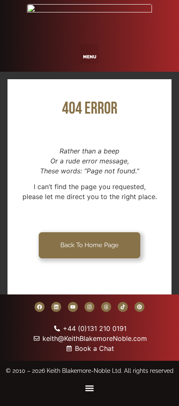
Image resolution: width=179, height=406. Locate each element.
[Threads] (106, 307)
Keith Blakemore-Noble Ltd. (84, 370)
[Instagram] (89, 307)
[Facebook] (40, 307)
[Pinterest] (139, 307)
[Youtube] (73, 307)
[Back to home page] (89, 20)
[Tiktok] (123, 307)
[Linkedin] (56, 307)
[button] (89, 53)
